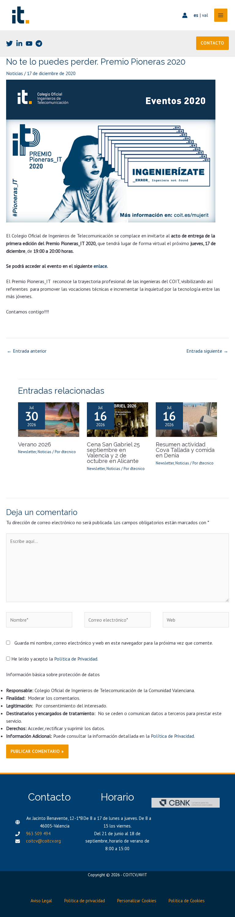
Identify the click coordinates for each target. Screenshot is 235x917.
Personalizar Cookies (136, 901)
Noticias (14, 73)
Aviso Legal (41, 901)
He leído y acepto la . (54, 659)
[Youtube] (29, 43)
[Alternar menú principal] (220, 15)
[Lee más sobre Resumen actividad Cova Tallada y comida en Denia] (186, 419)
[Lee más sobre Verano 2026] (48, 419)
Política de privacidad (84, 901)
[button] (212, 43)
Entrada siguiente (207, 351)
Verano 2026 (34, 444)
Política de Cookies (187, 901)
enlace (100, 266)
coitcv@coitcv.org (43, 841)
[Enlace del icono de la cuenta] (185, 15)
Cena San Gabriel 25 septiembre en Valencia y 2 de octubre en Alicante (113, 452)
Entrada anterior (27, 351)
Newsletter (27, 451)
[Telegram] (38, 43)
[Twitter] (9, 43)
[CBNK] (185, 803)
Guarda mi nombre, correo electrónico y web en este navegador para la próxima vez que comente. (113, 643)
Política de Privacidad (75, 659)
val (205, 15)
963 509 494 (38, 833)
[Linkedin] (19, 43)
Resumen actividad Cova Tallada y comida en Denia (185, 450)
